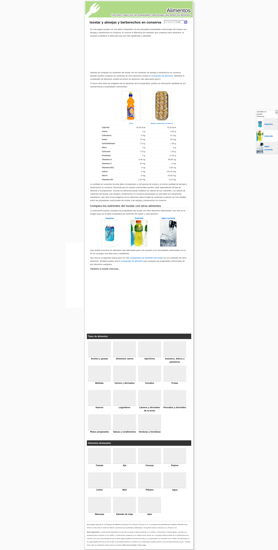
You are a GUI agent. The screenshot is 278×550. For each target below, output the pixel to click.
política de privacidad (129, 545)
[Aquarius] (109, 246)
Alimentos (179, 10)
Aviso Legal (142, 545)
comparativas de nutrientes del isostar (146, 258)
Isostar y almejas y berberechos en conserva (125, 22)
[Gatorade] (139, 246)
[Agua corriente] (168, 246)
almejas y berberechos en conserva (162, 123)
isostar (131, 123)
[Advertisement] (139, 54)
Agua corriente (168, 218)
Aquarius (109, 218)
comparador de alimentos (162, 76)
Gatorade (139, 218)
